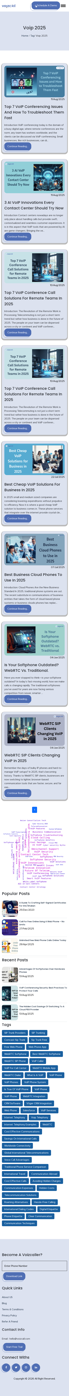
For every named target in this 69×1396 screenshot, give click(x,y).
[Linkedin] (36, 1367)
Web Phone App (37, 1047)
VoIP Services (48, 1110)
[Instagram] (26, 1367)
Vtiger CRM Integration (39, 1103)
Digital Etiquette (49, 1209)
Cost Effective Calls (15, 1181)
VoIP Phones (11, 1082)
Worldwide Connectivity (17, 1145)
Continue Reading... (17, 146)
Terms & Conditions (13, 1309)
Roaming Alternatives (16, 1202)
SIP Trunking (38, 1033)
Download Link (14, 1276)
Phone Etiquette (13, 1216)
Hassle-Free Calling (44, 1202)
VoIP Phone (55, 1075)
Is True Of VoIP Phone (16, 1089)
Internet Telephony (14, 1117)
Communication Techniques (19, 1223)
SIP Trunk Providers (15, 1033)
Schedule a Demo (47, 5)
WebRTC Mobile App (44, 1068)
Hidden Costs (46, 1188)
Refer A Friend (10, 1321)
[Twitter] (16, 1367)
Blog (4, 1303)
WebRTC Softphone (15, 1054)
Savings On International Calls (20, 1138)
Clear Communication (40, 1216)
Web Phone (10, 1110)
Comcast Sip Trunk (14, 1040)
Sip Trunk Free (39, 1040)
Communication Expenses (18, 1188)
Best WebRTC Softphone (46, 1054)
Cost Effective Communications (22, 1131)
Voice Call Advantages (16, 1160)
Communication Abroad (44, 1174)
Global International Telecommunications (26, 1152)
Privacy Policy (9, 1315)
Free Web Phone (13, 1047)
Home (25, 35)
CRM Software (12, 1103)
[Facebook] (6, 1367)
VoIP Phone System (35, 1082)
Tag (32, 35)
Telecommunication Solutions (20, 1195)
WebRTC (47, 1124)
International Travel (14, 1174)
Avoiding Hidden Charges (47, 1181)
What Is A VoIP (35, 1075)
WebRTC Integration (34, 1096)
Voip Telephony (39, 1117)
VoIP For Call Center (15, 1068)
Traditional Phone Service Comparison (25, 1167)
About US (7, 1297)
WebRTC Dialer (12, 1075)
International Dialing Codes (19, 1209)
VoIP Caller (38, 1061)
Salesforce (29, 1110)
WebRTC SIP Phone (15, 1061)
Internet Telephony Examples (20, 1124)
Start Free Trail (14, 1347)
